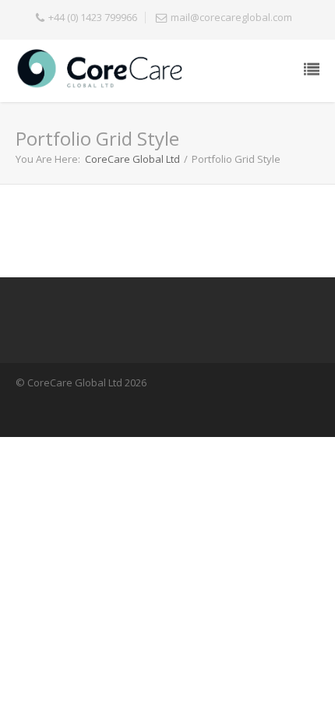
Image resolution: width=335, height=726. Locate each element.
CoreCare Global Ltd (132, 159)
